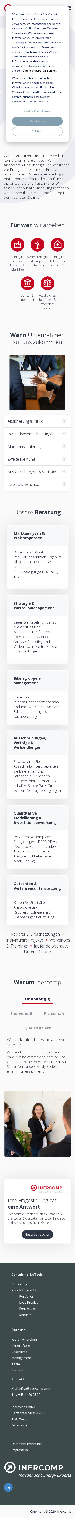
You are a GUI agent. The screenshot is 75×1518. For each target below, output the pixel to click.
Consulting (19, 1284)
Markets (25, 1315)
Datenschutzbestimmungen (39, 70)
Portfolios (26, 1296)
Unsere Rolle (21, 1345)
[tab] (37, 999)
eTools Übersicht (24, 1290)
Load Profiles (28, 1302)
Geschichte (19, 1352)
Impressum (20, 1450)
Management (21, 1358)
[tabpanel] (37, 1058)
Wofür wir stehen (24, 1339)
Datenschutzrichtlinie (27, 1444)
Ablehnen (37, 131)
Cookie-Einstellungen (37, 110)
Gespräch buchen (37, 1234)
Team (16, 1364)
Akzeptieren (37, 121)
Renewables (28, 1309)
